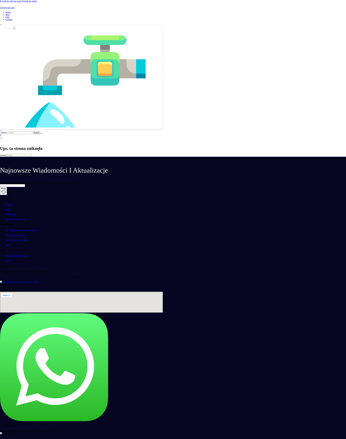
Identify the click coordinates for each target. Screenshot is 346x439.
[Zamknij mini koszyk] (1, 138)
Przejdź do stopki (29, 1)
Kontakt (8, 19)
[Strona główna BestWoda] (7, 7)
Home (8, 12)
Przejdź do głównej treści (10, 1)
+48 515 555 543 (8, 425)
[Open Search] (1, 130)
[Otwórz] (1, 24)
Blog (7, 15)
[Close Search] (41, 133)
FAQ (7, 17)
